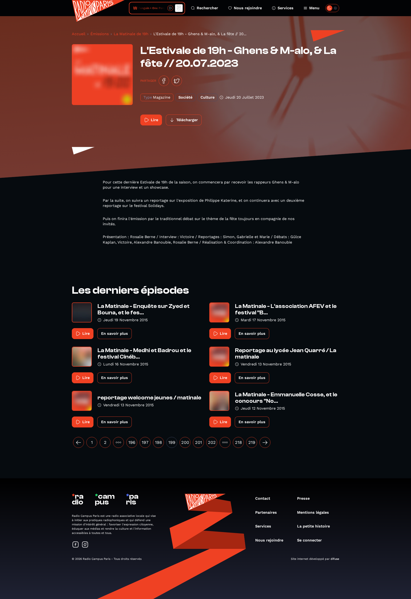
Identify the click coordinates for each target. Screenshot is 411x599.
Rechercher (207, 8)
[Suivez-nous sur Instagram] (85, 545)
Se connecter (309, 540)
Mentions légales (313, 512)
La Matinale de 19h (131, 34)
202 (212, 442)
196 (131, 442)
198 (158, 442)
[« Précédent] (78, 442)
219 (251, 442)
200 (185, 442)
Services (286, 8)
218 (238, 442)
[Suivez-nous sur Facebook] (75, 545)
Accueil (78, 34)
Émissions (99, 34)
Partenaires (266, 512)
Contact (262, 498)
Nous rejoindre (248, 8)
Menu (314, 8)
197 (145, 442)
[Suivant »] (265, 442)
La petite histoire (313, 526)
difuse (335, 559)
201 (198, 442)
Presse (303, 498)
